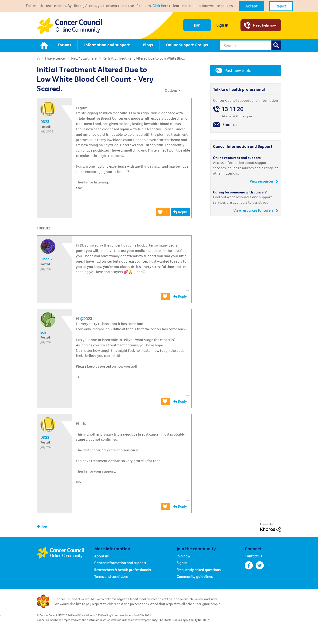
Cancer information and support (120, 562)
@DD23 (86, 318)
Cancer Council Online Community (65, 553)
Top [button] (44, 526)
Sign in (222, 25)
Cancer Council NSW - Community (69, 25)
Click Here (160, 5)
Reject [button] (281, 6)
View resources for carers (253, 210)
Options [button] (171, 90)
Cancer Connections (38, 58)
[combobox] (250, 45)
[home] (44, 45)
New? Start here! (84, 58)
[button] (251, 6)
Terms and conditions (111, 576)
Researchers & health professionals (122, 569)
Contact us (253, 556)
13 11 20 (233, 109)
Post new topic (238, 70)
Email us (230, 124)
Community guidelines (195, 576)
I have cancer (55, 58)
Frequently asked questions (199, 569)
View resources (262, 181)
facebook (249, 565)
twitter (260, 565)
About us (101, 556)
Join (197, 25)
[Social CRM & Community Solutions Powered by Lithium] (270, 527)
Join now (183, 556)
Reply (182, 212)
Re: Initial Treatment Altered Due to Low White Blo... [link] (144, 58)
